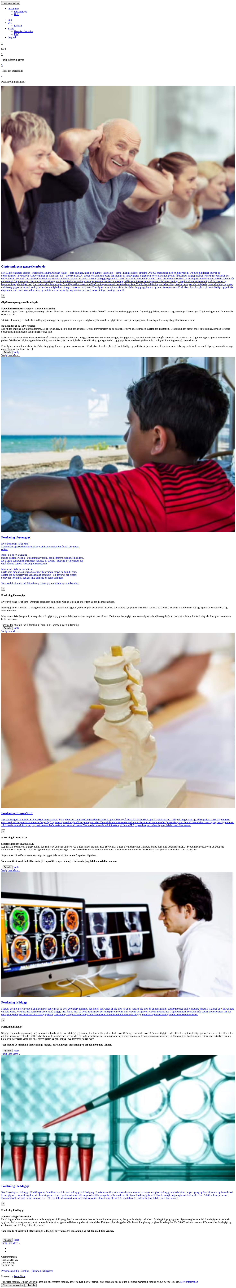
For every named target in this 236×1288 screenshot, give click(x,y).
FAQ (16, 34)
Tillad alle (30, 1285)
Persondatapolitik (10, 1271)
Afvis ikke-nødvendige (13, 1285)
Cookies (25, 1271)
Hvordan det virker (23, 31)
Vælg (16, 352)
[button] (10, 22)
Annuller (7, 352)
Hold (16, 14)
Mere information (189, 1281)
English (18, 25)
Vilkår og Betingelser (42, 1271)
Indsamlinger (20, 11)
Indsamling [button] (13, 8)
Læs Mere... (14, 355)
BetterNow (19, 1276)
